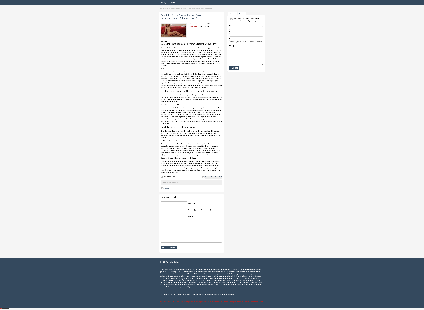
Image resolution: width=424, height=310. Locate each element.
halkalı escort (176, 302)
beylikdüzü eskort (174, 278)
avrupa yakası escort (202, 302)
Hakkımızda (196, 294)
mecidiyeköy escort (216, 302)
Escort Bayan (170, 8)
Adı (230, 25)
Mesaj (231, 46)
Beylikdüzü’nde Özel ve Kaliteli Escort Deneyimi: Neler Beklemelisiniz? (182, 16)
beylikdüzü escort (230, 274)
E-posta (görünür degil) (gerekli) (199, 210)
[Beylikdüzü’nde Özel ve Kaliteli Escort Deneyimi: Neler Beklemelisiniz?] (173, 30)
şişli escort (184, 302)
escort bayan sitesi (180, 287)
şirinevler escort (227, 302)
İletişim (172, 3)
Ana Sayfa (162, 8)
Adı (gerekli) (192, 203)
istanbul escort (164, 304)
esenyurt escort (249, 302)
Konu (231, 39)
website (191, 216)
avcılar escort (258, 302)
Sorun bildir (166, 188)
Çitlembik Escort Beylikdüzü (213, 177)
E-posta (232, 32)
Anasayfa (164, 3)
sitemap (180, 282)
